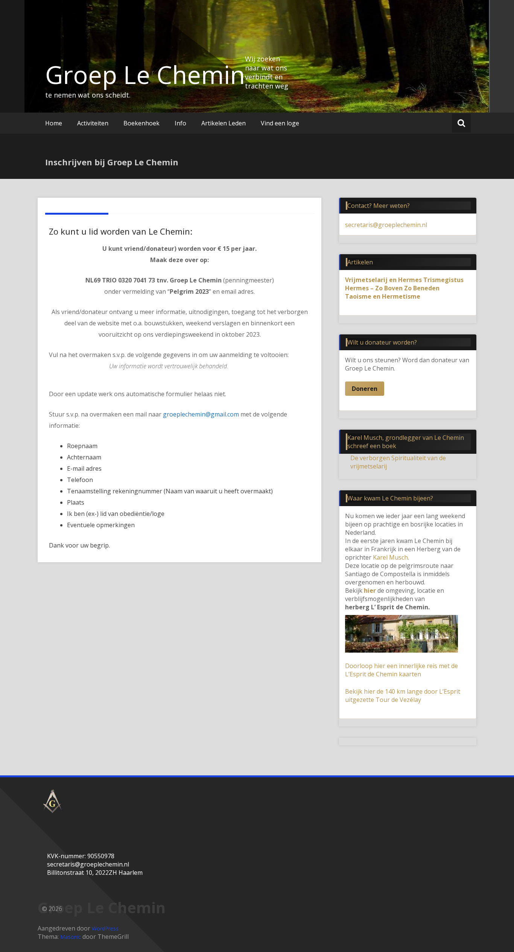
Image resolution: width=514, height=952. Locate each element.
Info (180, 123)
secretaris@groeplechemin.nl (386, 225)
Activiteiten (92, 123)
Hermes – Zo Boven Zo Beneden (392, 288)
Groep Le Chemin (145, 74)
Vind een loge (280, 123)
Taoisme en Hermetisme (382, 296)
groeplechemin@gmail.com (201, 414)
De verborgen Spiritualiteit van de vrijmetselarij (398, 462)
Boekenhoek (141, 123)
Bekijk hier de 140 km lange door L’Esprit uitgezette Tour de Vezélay (402, 695)
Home (53, 123)
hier (370, 590)
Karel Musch (390, 557)
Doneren (364, 388)
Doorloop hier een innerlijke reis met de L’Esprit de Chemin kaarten (401, 670)
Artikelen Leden (223, 123)
